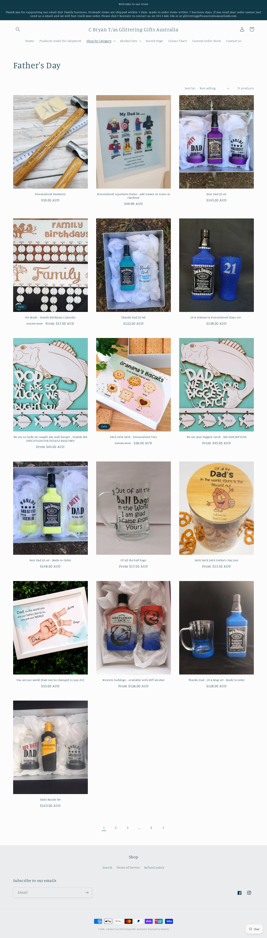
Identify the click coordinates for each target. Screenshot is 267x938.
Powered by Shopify (158, 929)
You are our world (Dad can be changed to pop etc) (50, 680)
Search (107, 867)
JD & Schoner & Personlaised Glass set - (217, 317)
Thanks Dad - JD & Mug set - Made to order (216, 680)
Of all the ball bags (133, 560)
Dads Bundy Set (50, 799)
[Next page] (163, 827)
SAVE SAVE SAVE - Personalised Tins (133, 437)
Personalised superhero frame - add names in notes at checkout (133, 195)
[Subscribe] (87, 893)
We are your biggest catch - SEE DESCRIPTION (216, 437)
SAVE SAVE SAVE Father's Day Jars (216, 560)
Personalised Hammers (50, 194)
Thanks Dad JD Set (133, 317)
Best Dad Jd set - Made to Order (50, 560)
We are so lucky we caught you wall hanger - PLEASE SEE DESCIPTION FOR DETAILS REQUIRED (50, 438)
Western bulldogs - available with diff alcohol (133, 680)
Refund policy (154, 867)
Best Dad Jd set (216, 194)
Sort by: (190, 88)
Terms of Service (128, 867)
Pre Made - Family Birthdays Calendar (50, 317)
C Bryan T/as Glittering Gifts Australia (126, 929)
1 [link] (104, 828)
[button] (18, 29)
